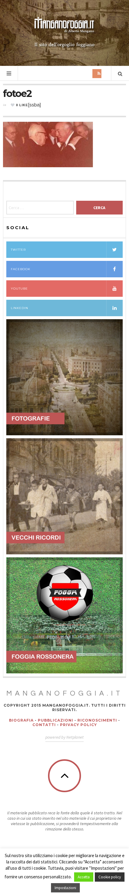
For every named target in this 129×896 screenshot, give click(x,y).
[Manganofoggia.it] (64, 32)
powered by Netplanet (64, 737)
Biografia (21, 720)
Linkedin (19, 308)
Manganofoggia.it (64, 693)
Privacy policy (78, 724)
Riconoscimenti (97, 720)
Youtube (19, 288)
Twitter (18, 250)
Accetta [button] (84, 877)
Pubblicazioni (55, 720)
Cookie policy (109, 877)
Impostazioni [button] (65, 887)
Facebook (20, 269)
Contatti (44, 724)
